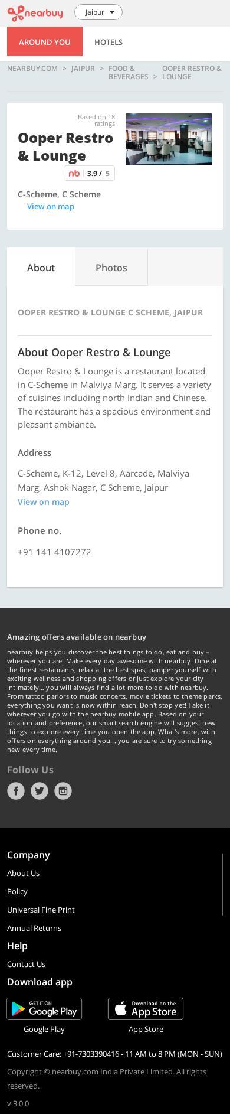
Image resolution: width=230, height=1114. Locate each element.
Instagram (63, 791)
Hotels (108, 42)
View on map (50, 206)
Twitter (39, 791)
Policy (17, 891)
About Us (23, 873)
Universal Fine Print (41, 909)
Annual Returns (34, 928)
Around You (45, 42)
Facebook (16, 791)
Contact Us (26, 964)
